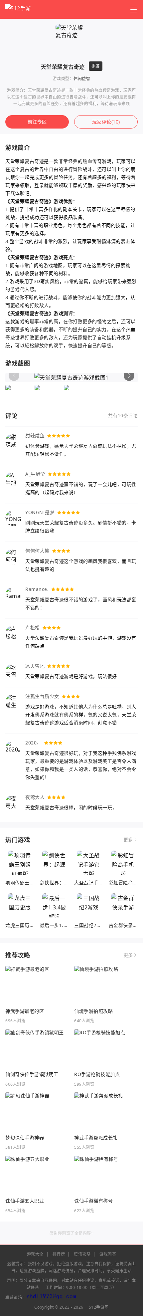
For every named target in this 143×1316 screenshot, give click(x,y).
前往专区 (37, 122)
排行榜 (59, 1254)
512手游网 (99, 1307)
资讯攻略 (82, 1254)
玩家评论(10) (106, 122)
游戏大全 (35, 1254)
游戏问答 (107, 1254)
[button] (129, 375)
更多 (128, 839)
